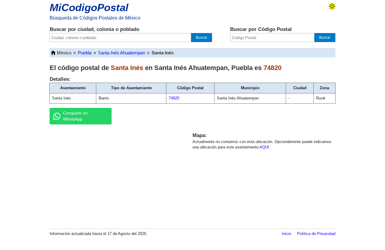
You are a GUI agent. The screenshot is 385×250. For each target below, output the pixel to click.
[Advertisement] (114, 175)
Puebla (84, 52)
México (64, 52)
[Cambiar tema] (332, 6)
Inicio (286, 233)
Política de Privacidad (316, 233)
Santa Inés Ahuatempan (121, 52)
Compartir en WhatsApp (75, 116)
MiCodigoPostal (89, 7)
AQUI (264, 147)
